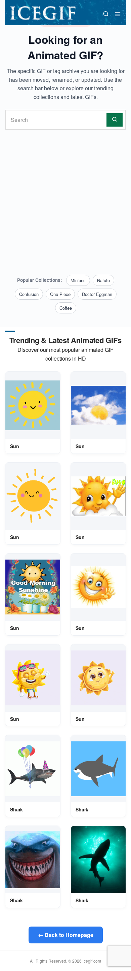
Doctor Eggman (97, 294)
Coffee (65, 308)
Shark (16, 809)
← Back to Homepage (65, 935)
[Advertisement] (65, 202)
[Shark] (32, 768)
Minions (78, 280)
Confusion (29, 294)
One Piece (60, 294)
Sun (14, 446)
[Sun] (32, 405)
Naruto (103, 280)
